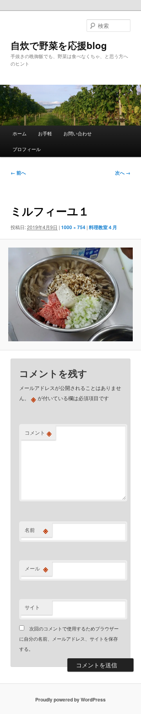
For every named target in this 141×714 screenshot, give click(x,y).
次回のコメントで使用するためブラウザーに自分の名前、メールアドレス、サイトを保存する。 (69, 638)
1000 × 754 (73, 227)
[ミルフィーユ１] (70, 294)
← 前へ (18, 172)
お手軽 (45, 133)
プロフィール (27, 149)
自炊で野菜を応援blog (59, 45)
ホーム (20, 133)
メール (36, 568)
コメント (38, 432)
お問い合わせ (77, 133)
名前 (36, 530)
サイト (32, 607)
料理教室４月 (103, 227)
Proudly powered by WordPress (70, 699)
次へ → (122, 172)
